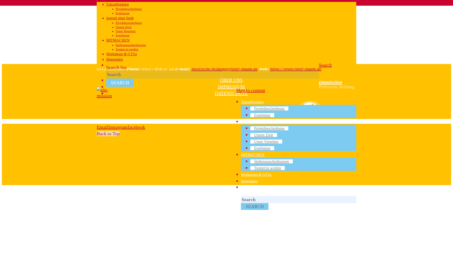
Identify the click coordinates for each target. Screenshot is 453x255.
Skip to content (250, 90)
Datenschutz (231, 93)
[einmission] (104, 95)
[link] (325, 65)
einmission (330, 82)
